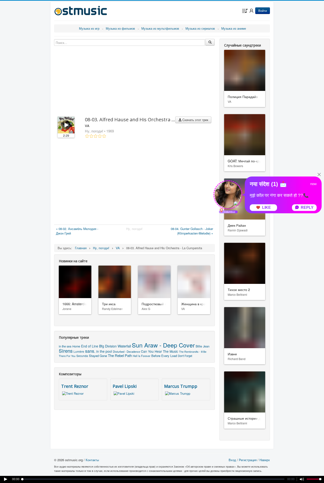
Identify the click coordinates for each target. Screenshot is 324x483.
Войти (262, 10)
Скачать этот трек (194, 119)
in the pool (104, 351)
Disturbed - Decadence (126, 351)
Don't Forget (185, 356)
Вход (232, 460)
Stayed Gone (98, 355)
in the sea (65, 346)
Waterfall (124, 345)
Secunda (82, 356)
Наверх (264, 460)
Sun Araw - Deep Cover (163, 345)
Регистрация (248, 460)
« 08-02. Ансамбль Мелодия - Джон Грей (77, 230)
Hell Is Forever (141, 356)
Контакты (92, 460)
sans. (90, 351)
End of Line (89, 346)
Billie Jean (202, 346)
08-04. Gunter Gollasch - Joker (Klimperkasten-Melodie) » (192, 230)
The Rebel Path (120, 355)
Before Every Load (164, 355)
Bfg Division (108, 346)
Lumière (79, 351)
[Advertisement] (134, 182)
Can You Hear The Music (159, 351)
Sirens (66, 350)
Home (76, 346)
